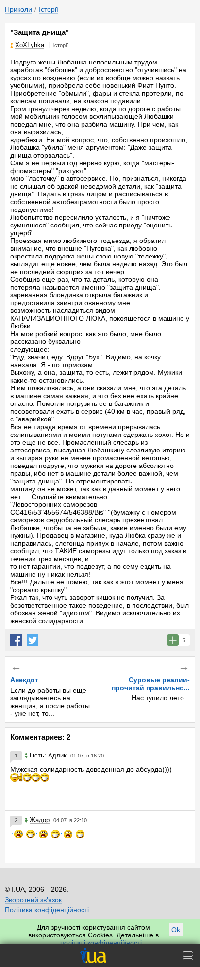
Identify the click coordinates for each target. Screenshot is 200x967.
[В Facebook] (16, 640)
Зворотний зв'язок (33, 899)
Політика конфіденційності (47, 910)
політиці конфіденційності (101, 943)
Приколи (18, 9)
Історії (48, 9)
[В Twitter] (32, 640)
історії (60, 45)
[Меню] (188, 956)
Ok (175, 930)
